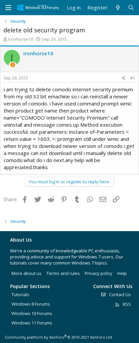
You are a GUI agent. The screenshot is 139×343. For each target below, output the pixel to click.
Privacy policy (98, 273)
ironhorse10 (20, 39)
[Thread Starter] (13, 64)
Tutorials (20, 294)
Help (122, 273)
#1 (132, 78)
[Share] (123, 78)
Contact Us (119, 294)
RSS (126, 304)
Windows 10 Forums (31, 313)
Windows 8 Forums (30, 304)
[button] (8, 7)
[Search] (131, 7)
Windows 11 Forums (31, 323)
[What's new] (117, 7)
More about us (26, 273)
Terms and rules (63, 273)
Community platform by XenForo (59, 337)
